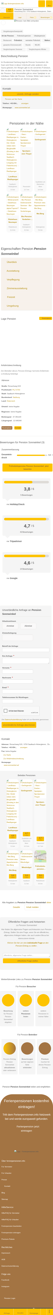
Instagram (5, 1286)
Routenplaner (46, 318)
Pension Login (9, 1298)
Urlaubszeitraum (9, 621)
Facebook (5, 1280)
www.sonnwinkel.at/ (22, 108)
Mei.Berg (40, 214)
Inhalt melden (32, 907)
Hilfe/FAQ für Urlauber (10, 1220)
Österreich (11, 401)
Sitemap (4, 1199)
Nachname (7, 678)
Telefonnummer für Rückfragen (15, 697)
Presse (4, 1180)
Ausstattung (12, 271)
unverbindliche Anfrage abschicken (19, 725)
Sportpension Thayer (27, 152)
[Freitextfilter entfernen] (41, 3)
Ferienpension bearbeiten (11, 1226)
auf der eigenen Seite (27, 1063)
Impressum (5, 1253)
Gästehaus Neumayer (12, 220)
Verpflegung (13, 279)
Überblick (11, 262)
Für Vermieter (6, 1167)
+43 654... (14, 103)
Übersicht (6, 17)
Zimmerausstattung (16, 288)
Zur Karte (7, 755)
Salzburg (16, 397)
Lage (20, 17)
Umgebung (12, 306)
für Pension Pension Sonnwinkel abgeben (8, 1016)
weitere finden (25, 1014)
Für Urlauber (6, 1173)
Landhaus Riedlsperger (12, 178)
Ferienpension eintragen (11, 1233)
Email (4, 687)
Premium (48, 125)
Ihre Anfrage (7, 656)
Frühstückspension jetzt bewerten (29, 467)
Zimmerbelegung (9, 633)
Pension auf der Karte (13, 99)
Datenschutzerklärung (13, 720)
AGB (3, 1259)
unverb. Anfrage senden (27, 94)
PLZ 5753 (16, 390)
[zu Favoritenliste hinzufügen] (3, 22)
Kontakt (18, 428)
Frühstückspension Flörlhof (40, 868)
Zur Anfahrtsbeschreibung (13, 759)
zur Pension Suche (2, 10)
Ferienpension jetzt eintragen (28, 1128)
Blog (3, 1193)
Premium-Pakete (8, 1239)
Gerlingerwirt (40, 140)
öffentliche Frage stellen (27, 961)
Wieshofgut (26, 867)
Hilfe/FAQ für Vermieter (10, 1213)
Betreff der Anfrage (10, 646)
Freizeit (11, 297)
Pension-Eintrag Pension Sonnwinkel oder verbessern (9, 1064)
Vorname (6, 668)
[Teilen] (44, 1312)
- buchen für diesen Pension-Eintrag (45, 1063)
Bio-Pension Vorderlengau (26, 218)
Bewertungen (46, 17)
